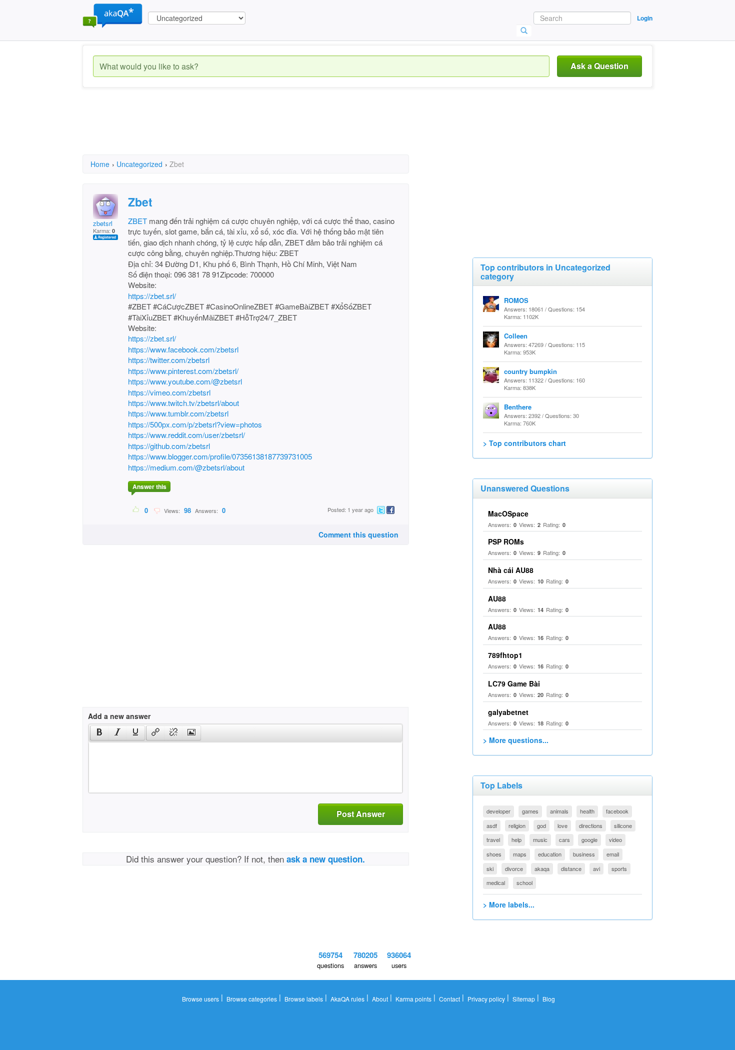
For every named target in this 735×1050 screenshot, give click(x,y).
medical (495, 882)
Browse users (200, 998)
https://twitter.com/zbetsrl (169, 359)
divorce (514, 868)
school (524, 882)
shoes (494, 854)
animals (559, 811)
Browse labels (303, 998)
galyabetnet (508, 712)
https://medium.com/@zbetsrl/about (186, 467)
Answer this (149, 486)
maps (519, 854)
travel (493, 840)
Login (644, 18)
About (380, 998)
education (550, 854)
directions (590, 826)
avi (596, 868)
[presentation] (99, 733)
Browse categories (251, 998)
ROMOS (516, 300)
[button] (99, 733)
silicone (623, 826)
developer (498, 811)
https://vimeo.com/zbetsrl (169, 392)
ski (490, 868)
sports (619, 868)
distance (571, 868)
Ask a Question (599, 66)
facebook (617, 811)
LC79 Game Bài (514, 683)
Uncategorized (139, 164)
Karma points (414, 998)
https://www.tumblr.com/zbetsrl (178, 413)
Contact (449, 998)
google (590, 840)
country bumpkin (530, 371)
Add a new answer (119, 716)
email (612, 854)
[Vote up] (136, 510)
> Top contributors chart (524, 443)
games (530, 811)
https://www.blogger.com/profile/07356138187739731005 (220, 456)
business (584, 854)
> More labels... (508, 905)
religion (517, 826)
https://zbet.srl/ (152, 295)
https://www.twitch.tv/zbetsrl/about (183, 403)
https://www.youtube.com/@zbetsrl (185, 381)
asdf (491, 826)
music (540, 840)
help (517, 840)
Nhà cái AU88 (511, 570)
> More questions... (515, 740)
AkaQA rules (347, 998)
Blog (548, 998)
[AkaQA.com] (112, 15)
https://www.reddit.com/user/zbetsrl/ (186, 435)
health (587, 811)
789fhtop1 (505, 655)
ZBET (137, 221)
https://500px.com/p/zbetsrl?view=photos (195, 424)
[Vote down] (156, 510)
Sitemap (523, 998)
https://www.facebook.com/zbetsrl (183, 349)
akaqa (542, 868)
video (615, 840)
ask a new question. (325, 859)
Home (100, 164)
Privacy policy (486, 998)
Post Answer (360, 814)
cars (564, 840)
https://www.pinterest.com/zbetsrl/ (183, 371)
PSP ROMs (506, 541)
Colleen (516, 335)
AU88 (497, 599)
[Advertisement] (264, 130)
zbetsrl (102, 223)
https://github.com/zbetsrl (169, 445)
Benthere (518, 407)
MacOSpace (508, 513)
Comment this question (358, 535)
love (563, 826)
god (541, 826)
